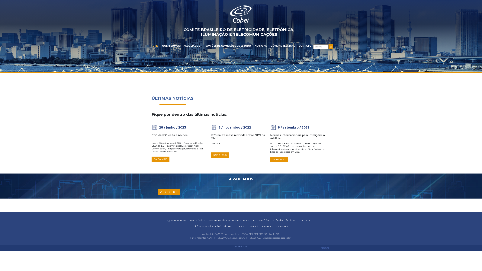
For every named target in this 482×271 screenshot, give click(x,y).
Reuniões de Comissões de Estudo (227, 45)
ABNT (240, 226)
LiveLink (253, 226)
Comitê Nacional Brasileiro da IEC (211, 226)
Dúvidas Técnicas (283, 45)
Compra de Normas (275, 226)
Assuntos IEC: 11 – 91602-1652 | (247, 237)
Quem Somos (171, 45)
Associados (192, 45)
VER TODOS (169, 192)
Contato (305, 45)
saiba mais (160, 159)
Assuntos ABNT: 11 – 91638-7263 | (214, 237)
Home (154, 45)
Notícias (261, 45)
